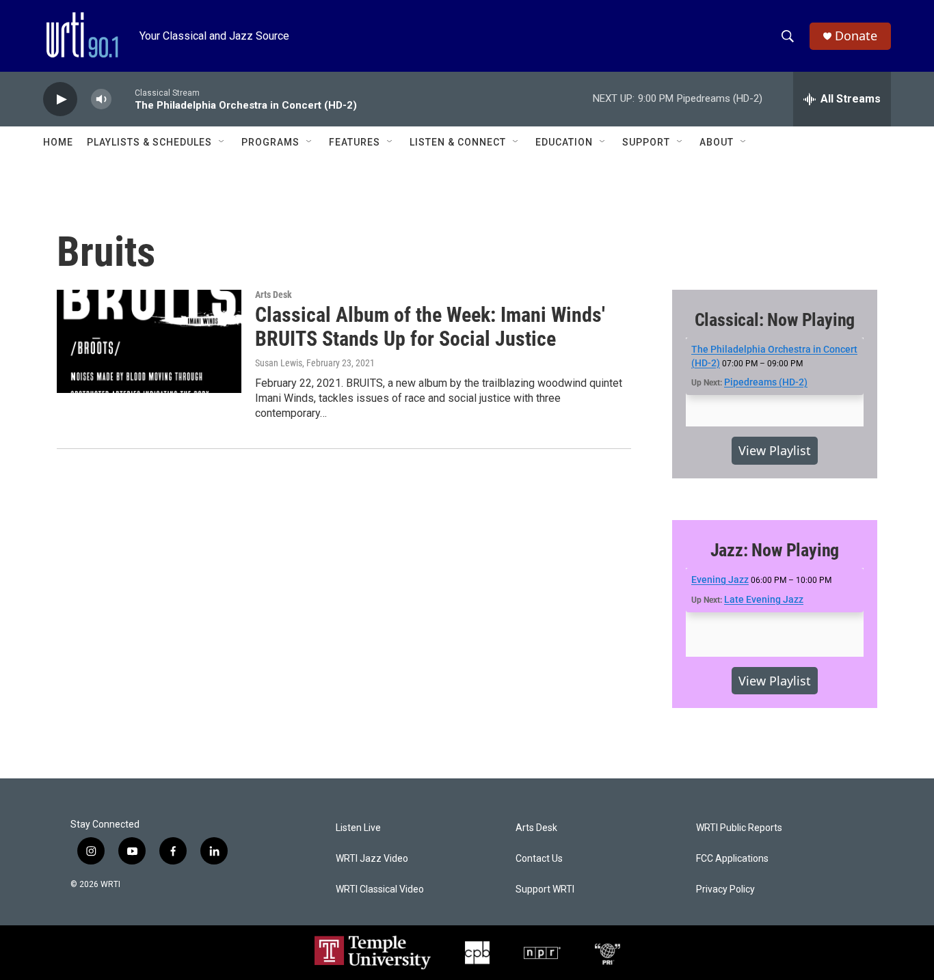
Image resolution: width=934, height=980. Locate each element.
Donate (856, 36)
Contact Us (539, 859)
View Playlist (774, 450)
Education (564, 142)
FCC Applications (732, 859)
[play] (60, 99)
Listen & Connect (458, 142)
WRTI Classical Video (380, 889)
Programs (270, 142)
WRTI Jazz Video (372, 859)
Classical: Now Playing (775, 320)
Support (646, 142)
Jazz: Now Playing (775, 550)
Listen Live (358, 828)
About (716, 142)
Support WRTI (545, 889)
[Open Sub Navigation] (222, 142)
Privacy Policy (725, 889)
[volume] (101, 99)
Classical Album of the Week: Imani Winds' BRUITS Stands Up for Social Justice (430, 327)
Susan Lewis (278, 362)
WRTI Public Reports (739, 828)
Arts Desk (273, 294)
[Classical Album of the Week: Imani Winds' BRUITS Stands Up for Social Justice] (149, 341)
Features (354, 142)
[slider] (123, 99)
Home (58, 142)
